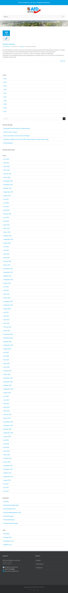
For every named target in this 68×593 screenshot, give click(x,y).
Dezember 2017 (8, 465)
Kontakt (38, 560)
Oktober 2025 (7, 188)
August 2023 (7, 243)
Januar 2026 (7, 177)
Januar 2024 (7, 232)
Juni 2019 (6, 400)
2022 (5, 93)
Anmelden (6, 534)
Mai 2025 (6, 206)
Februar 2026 (7, 174)
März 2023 (7, 257)
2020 (5, 100)
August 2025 (7, 195)
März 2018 (7, 455)
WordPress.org (8, 544)
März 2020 (7, 367)
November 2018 (8, 425)
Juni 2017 (6, 487)
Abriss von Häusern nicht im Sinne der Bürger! (17, 136)
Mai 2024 (6, 221)
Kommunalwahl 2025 (9, 509)
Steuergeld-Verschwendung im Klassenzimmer (17, 128)
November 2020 (8, 338)
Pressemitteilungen (9, 520)
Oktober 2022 (7, 276)
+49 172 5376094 (10, 569)
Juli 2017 (6, 484)
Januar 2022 (7, 298)
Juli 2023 (6, 247)
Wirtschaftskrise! (8, 143)
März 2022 (7, 294)
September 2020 (8, 345)
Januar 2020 (7, 374)
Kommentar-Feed (8, 541)
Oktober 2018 (7, 429)
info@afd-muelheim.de (11, 567)
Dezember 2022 (8, 268)
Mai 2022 (6, 290)
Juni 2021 (6, 316)
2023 (5, 89)
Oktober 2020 (7, 341)
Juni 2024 (6, 217)
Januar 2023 (7, 265)
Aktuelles (22, 46)
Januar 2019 (7, 418)
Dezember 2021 (8, 301)
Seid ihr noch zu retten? (10, 132)
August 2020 (7, 349)
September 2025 (8, 192)
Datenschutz (39, 564)
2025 (5, 82)
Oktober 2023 (7, 236)
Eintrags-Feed (8, 537)
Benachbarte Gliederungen (11, 505)
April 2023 (7, 254)
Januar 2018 (7, 462)
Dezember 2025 (8, 181)
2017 (5, 111)
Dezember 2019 (8, 378)
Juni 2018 (6, 444)
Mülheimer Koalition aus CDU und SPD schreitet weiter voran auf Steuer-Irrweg (26, 139)
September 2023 (8, 239)
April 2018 (7, 451)
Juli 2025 (6, 199)
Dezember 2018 (8, 422)
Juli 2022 (6, 287)
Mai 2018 (6, 447)
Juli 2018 (6, 440)
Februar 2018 (7, 458)
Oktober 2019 (7, 385)
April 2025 (7, 210)
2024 (5, 86)
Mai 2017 (6, 491)
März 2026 (7, 170)
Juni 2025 (6, 203)
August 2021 (7, 309)
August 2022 (7, 283)
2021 (5, 97)
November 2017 (8, 469)
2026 (5, 79)
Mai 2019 (6, 403)
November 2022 (8, 272)
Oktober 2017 (7, 473)
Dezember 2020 (8, 334)
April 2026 (7, 166)
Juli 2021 (6, 312)
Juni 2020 (6, 356)
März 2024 (7, 228)
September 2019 (8, 389)
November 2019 (8, 382)
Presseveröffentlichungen (11, 523)
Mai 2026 (6, 163)
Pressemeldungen (9, 516)
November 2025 (8, 184)
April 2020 (7, 363)
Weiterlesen (62, 61)
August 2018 (7, 436)
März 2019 (7, 411)
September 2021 (8, 305)
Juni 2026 (6, 159)
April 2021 (7, 320)
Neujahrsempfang (9, 44)
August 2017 (7, 480)
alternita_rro (7, 46)
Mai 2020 (6, 360)
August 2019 (7, 393)
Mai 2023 (6, 250)
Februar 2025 (7, 214)
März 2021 (7, 323)
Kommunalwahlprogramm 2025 (12, 512)
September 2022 (8, 279)
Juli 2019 (6, 396)
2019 (5, 104)
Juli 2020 (6, 352)
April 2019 (7, 407)
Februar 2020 (7, 371)
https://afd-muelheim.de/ (12, 571)
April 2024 (7, 225)
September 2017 (8, 476)
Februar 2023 (7, 261)
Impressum (39, 567)
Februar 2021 (7, 327)
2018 (5, 108)
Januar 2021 (7, 330)
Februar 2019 (7, 414)
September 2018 (8, 433)
